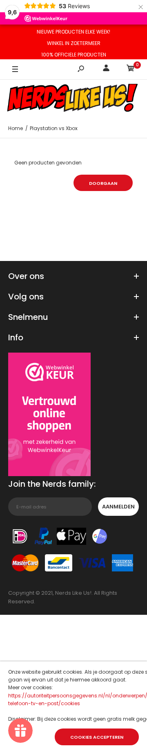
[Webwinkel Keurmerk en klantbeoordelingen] (49, 416)
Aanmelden (118, 506)
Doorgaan (103, 183)
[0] (131, 69)
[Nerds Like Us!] (73, 99)
